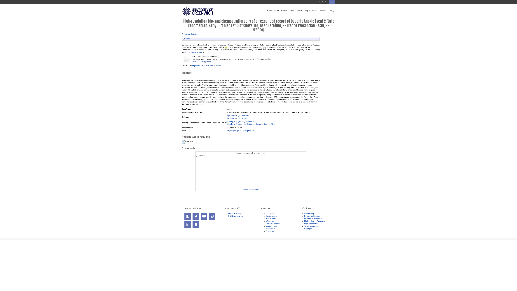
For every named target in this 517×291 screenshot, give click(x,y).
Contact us (270, 213)
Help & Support (311, 11)
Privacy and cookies (312, 216)
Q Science (231, 116)
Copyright (308, 229)
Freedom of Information (313, 219)
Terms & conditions (311, 226)
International (315, 2)
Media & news (271, 226)
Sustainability (271, 231)
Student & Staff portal (236, 213)
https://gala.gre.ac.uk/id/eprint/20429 (241, 131)
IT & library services (235, 216)
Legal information (311, 224)
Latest (291, 11)
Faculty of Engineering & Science (240, 122)
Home (269, 11)
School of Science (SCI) (265, 124)
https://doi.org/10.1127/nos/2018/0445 (207, 66)
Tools (187, 39)
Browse (284, 11)
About (276, 11)
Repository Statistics (190, 34)
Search (307, 2)
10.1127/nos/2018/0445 (194, 52)
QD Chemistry (243, 116)
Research (322, 11)
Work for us (270, 229)
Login (332, 2)
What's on (270, 221)
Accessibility (309, 213)
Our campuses (271, 216)
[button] (183, 142)
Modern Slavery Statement (314, 221)
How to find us (271, 219)
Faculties (325, 2)
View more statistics (251, 190)
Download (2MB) (198, 62)
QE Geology (242, 118)
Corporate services (273, 224)
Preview (209, 62)
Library (331, 11)
